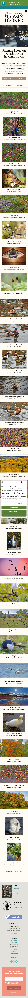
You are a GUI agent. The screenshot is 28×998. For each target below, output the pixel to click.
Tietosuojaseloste (14, 953)
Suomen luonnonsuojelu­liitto (19, 906)
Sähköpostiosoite (9, 976)
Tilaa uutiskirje (17, 895)
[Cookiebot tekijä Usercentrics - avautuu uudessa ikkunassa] (21, 482)
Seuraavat (18, 85)
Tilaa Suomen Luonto (19, 890)
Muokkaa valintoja (13, 511)
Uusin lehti (16, 888)
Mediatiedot (14, 951)
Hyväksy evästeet (14, 507)
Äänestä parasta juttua (19, 894)
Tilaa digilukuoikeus (18, 892)
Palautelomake (13, 940)
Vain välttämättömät (14, 514)
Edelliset (9, 85)
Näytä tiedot (21, 503)
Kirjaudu (14, 957)
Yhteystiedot (14, 942)
